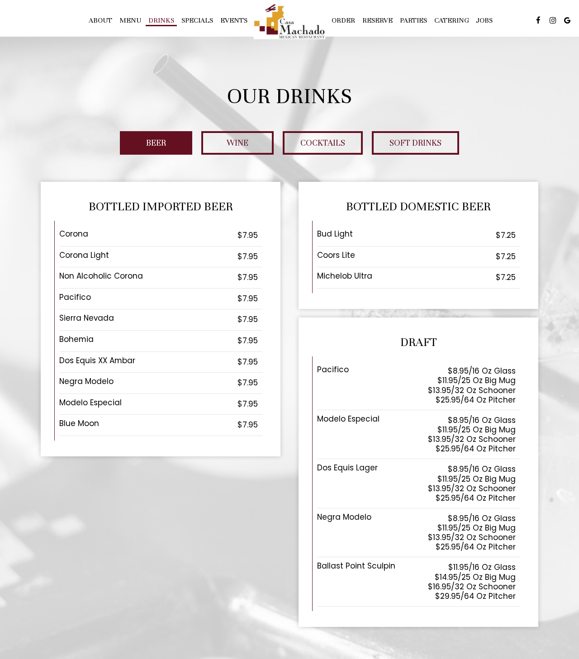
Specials (197, 20)
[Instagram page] (553, 20)
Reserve (377, 20)
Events (233, 20)
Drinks (161, 20)
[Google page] (567, 20)
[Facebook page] (538, 20)
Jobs (484, 20)
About (100, 20)
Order (343, 20)
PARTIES (413, 20)
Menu (130, 20)
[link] (289, 21)
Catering (451, 20)
